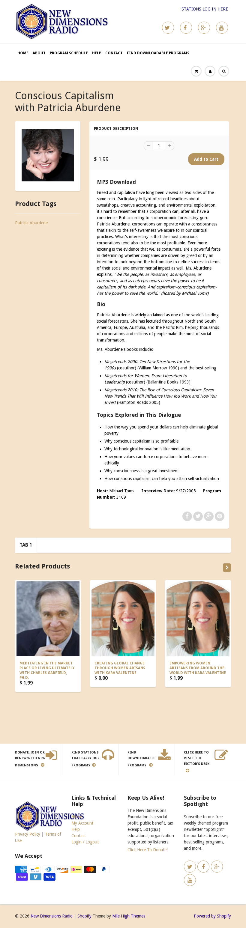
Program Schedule (69, 53)
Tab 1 (26, 545)
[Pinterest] (204, 28)
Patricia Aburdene (31, 222)
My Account (82, 823)
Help (96, 53)
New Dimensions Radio (52, 916)
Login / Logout (85, 842)
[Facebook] (186, 28)
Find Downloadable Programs (158, 53)
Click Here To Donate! (148, 849)
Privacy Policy (27, 834)
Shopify (84, 916)
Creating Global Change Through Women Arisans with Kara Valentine (119, 668)
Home (22, 53)
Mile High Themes (128, 916)
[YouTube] (222, 28)
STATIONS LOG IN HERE (205, 9)
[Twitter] (168, 28)
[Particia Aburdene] (48, 155)
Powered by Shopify (212, 916)
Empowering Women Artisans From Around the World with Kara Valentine (198, 668)
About (39, 53)
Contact (114, 53)
